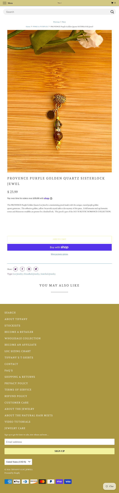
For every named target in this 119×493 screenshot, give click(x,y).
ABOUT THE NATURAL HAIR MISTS (28, 415)
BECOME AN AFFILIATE (20, 344)
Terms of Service (17, 389)
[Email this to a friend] (35, 269)
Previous (56, 22)
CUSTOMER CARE (16, 402)
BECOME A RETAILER (18, 331)
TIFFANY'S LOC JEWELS (21, 469)
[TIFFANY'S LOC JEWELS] (59, 3)
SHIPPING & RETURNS (19, 376)
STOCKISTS (12, 325)
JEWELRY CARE (14, 428)
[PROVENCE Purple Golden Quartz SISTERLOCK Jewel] (59, 101)
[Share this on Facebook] (22, 269)
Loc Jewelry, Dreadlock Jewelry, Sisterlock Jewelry (34, 274)
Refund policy (15, 396)
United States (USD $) (16, 462)
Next (64, 22)
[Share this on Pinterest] (28, 269)
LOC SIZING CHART (17, 351)
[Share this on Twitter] (15, 269)
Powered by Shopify (12, 473)
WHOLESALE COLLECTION (22, 338)
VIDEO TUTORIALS (17, 421)
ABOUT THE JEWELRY (19, 408)
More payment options (59, 254)
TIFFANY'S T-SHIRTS (18, 357)
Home (28, 26)
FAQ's (8, 370)
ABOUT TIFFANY (16, 319)
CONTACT (11, 364)
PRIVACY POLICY (16, 383)
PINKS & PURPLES (40, 26)
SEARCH (10, 312)
